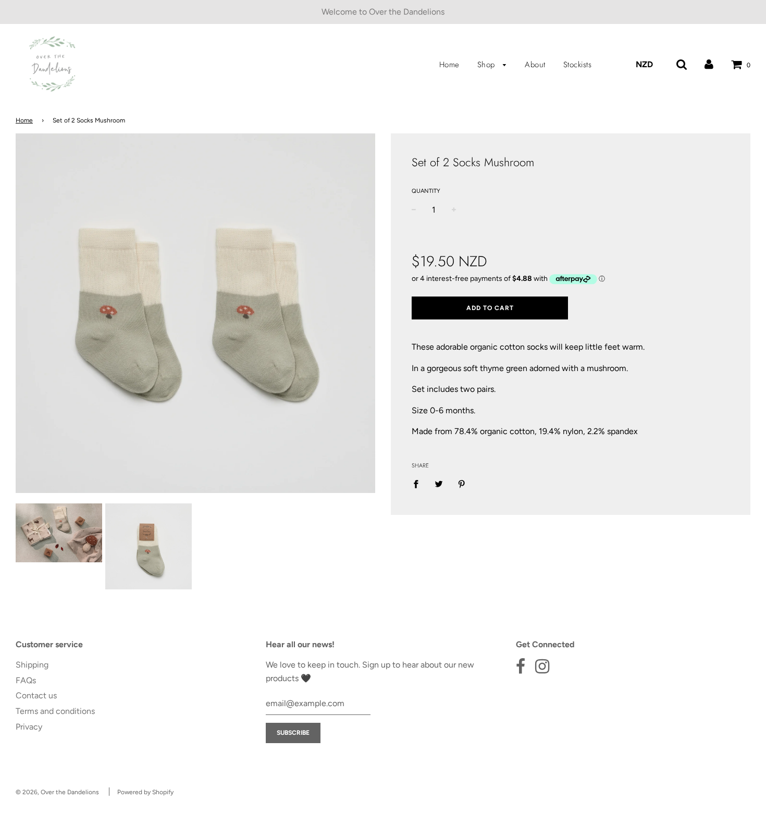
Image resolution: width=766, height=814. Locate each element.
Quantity (426, 191)
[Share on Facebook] (419, 484)
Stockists (577, 64)
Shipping (32, 665)
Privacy (29, 727)
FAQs (26, 680)
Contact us (36, 695)
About (535, 64)
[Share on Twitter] (438, 484)
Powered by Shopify (145, 792)
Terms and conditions (55, 711)
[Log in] (709, 64)
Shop (487, 64)
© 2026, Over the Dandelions (57, 792)
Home (449, 64)
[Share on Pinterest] (461, 484)
